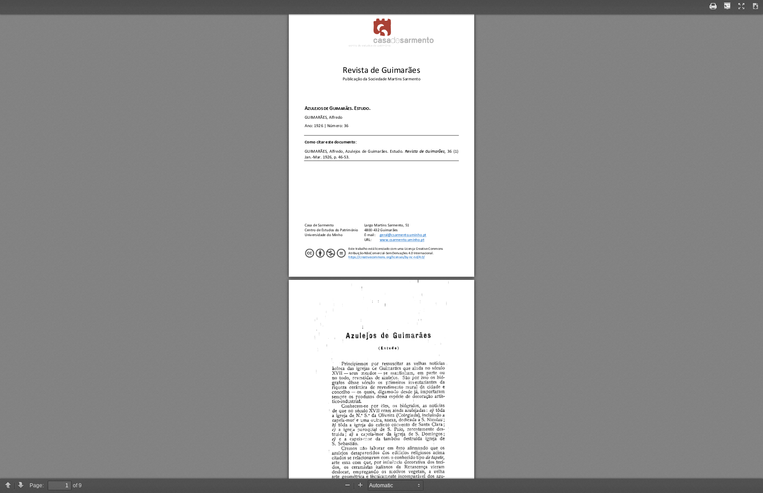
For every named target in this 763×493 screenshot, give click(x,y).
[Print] (713, 6)
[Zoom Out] (347, 485)
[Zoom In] (360, 485)
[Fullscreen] (741, 6)
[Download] (755, 6)
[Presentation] (727, 6)
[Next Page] (20, 485)
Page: (37, 485)
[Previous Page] (8, 485)
